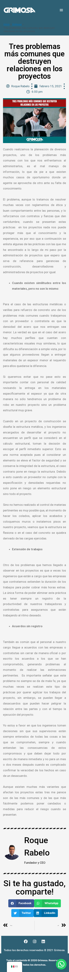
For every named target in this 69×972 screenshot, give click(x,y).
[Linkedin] (43, 941)
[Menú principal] (61, 10)
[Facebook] (26, 941)
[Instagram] (34, 941)
